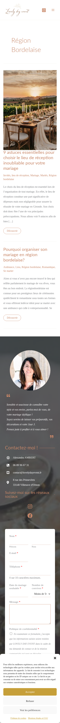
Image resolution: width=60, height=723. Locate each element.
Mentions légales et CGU (38, 718)
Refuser (30, 701)
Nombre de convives (38, 587)
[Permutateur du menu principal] (53, 10)
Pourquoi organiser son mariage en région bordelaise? (25, 254)
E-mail (13, 553)
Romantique (48, 267)
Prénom (12, 546)
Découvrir (12, 230)
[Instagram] (44, 10)
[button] (55, 658)
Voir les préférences (30, 710)
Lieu (18, 267)
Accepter (30, 692)
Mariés (44, 175)
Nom (12, 536)
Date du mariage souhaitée (17, 587)
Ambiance (8, 267)
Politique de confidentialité (24, 629)
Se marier (8, 270)
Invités (6, 175)
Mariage (34, 175)
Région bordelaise (31, 267)
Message (14, 602)
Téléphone (15, 566)
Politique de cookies (18, 718)
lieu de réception (20, 175)
